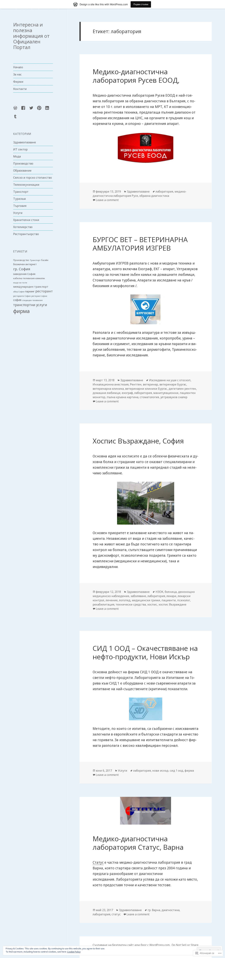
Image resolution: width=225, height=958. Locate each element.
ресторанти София (22, 296)
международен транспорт (30, 286)
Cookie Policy (74, 951)
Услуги (17, 213)
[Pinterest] (41, 110)
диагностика (170, 910)
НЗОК (159, 592)
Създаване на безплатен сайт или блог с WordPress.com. (131, 945)
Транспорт (20, 192)
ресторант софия (39, 296)
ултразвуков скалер (173, 397)
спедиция (27, 300)
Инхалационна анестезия (110, 384)
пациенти (169, 600)
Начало (18, 67)
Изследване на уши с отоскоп (170, 380)
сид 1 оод (176, 771)
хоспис (152, 604)
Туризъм (19, 199)
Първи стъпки (140, 4)
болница (171, 592)
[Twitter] (33, 110)
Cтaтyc (98, 862)
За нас (17, 74)
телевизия (37, 300)
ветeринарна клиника (108, 389)
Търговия (19, 206)
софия (17, 300)
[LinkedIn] (49, 110)
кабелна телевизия (24, 278)
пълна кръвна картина (122, 397)
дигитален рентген (182, 389)
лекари (171, 596)
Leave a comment (107, 200)
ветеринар (150, 384)
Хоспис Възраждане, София (138, 440)
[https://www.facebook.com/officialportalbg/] (25, 110)
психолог (183, 600)
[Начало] (17, 110)
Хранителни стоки (26, 220)
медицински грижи (146, 600)
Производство (23, 163)
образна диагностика (154, 196)
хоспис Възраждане (172, 604)
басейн (44, 260)
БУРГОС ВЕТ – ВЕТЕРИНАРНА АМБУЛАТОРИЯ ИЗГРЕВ (140, 244)
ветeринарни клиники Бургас (146, 389)
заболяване (138, 596)
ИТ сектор (20, 149)
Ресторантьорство (26, 234)
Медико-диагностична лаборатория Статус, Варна (138, 843)
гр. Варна (154, 910)
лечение (112, 600)
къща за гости (20, 282)
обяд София (18, 291)
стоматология (149, 397)
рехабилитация (103, 604)
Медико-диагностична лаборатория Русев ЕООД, (136, 76)
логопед (124, 600)
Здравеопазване (24, 142)
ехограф (127, 393)
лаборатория (164, 191)
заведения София (24, 274)
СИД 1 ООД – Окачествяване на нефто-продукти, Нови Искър (145, 652)
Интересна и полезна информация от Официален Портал (31, 35)
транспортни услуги (30, 304)
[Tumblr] (17, 118)
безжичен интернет (25, 264)
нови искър (160, 771)
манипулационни (165, 393)
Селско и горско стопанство (32, 178)
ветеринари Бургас (172, 384)
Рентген (136, 384)
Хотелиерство (23, 227)
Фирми (18, 82)
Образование (22, 170)
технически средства (131, 604)
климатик (40, 278)
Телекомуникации (26, 185)
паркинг (30, 291)
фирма (21, 311)
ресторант (44, 291)
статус (116, 914)
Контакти (20, 89)
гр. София (21, 268)
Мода (17, 156)
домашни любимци (106, 393)
